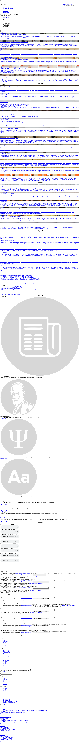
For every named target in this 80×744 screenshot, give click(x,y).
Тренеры (5, 645)
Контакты (5, 646)
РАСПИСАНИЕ (6, 7)
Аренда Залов (6, 697)
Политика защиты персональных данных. (26, 574)
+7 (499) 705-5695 (74, 4)
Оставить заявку (41, 611)
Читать (1, 504)
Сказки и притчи (4, 135)
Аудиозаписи (3, 523)
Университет (5, 643)
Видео (4, 663)
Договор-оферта (6, 653)
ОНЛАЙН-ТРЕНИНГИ (8, 8)
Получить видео (41, 625)
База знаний (5, 661)
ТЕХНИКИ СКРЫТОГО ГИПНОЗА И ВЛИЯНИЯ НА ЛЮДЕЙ (14, 500)
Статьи (2, 32)
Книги (1, 499)
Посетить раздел (4, 378)
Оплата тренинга (6, 652)
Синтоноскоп (3, 183)
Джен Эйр (2, 517)
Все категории (6, 17)
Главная (4, 640)
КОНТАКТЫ (6, 12)
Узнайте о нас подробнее (67, 669)
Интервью (2, 84)
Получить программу (42, 632)
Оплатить (40, 574)
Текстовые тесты (4, 232)
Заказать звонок (3, 4)
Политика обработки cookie (9, 656)
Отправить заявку (41, 589)
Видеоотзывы (6, 660)
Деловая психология (4, 511)
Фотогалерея (5, 665)
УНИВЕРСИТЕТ (6, 9)
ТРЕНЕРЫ (5, 11)
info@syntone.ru (66, 4)
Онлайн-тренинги (7, 642)
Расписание (5, 641)
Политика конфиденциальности (36, 576)
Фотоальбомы (3, 285)
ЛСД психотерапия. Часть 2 (6, 505)
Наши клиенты (6, 651)
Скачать (6, 504)
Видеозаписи (3, 274)
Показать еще (40, 83)
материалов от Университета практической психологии (23, 573)
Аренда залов (6, 650)
